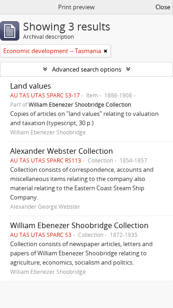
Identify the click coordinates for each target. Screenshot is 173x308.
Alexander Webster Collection (61, 151)
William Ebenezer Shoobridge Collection (80, 104)
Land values (30, 86)
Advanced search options (86, 69)
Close (162, 7)
